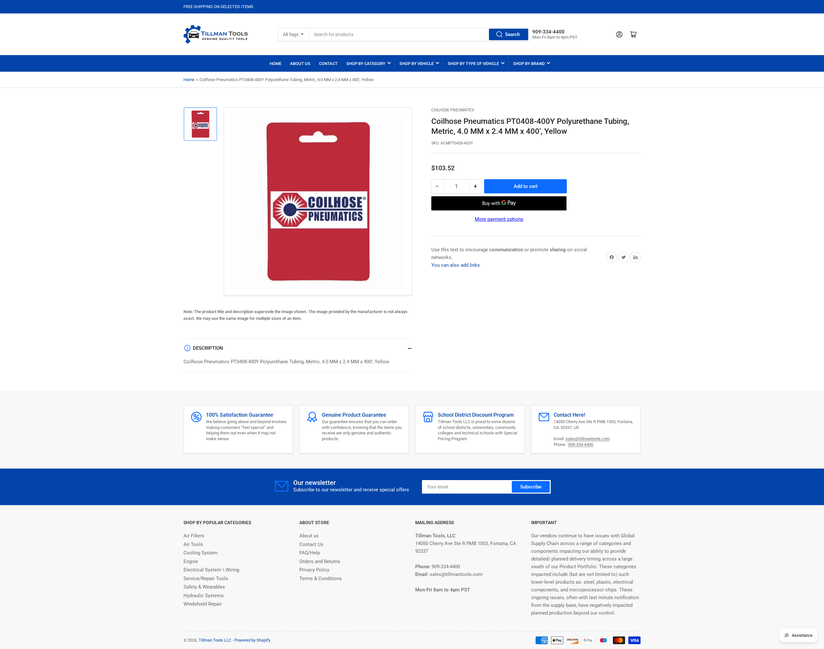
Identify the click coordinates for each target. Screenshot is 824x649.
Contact (328, 63)
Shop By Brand (529, 63)
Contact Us (311, 544)
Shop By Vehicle (416, 63)
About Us (300, 63)
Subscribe (530, 487)
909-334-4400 (580, 444)
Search (512, 34)
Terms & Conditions (320, 578)
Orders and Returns (319, 561)
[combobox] (419, 34)
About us (309, 536)
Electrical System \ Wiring (211, 570)
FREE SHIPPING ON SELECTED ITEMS (218, 6)
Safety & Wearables (204, 587)
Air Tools (193, 544)
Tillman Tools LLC (215, 640)
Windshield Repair (202, 604)
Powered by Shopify (252, 640)
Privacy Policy (314, 570)
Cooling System (200, 553)
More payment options (499, 219)
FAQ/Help (309, 553)
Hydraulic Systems (203, 595)
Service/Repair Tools (205, 578)
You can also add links (455, 265)
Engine (190, 561)
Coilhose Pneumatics (452, 110)
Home (275, 63)
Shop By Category (365, 63)
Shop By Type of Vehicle (473, 63)
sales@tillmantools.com (588, 438)
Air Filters (193, 536)
